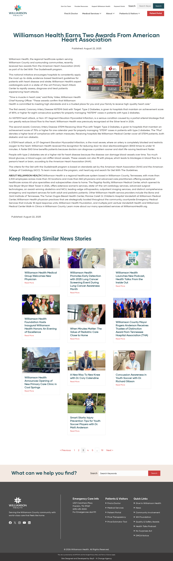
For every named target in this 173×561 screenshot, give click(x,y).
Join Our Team (66, 6)
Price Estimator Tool (117, 521)
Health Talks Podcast (146, 526)
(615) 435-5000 (80, 509)
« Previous (65, 450)
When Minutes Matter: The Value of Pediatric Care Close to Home (86, 332)
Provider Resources (81, 6)
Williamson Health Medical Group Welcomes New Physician (41, 276)
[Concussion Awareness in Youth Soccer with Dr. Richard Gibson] (132, 360)
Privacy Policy (94, 554)
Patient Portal (156, 13)
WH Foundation (143, 517)
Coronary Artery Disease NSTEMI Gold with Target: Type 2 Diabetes (63, 109)
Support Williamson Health (101, 6)
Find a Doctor (114, 503)
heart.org (89, 170)
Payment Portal (119, 6)
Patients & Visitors (128, 13)
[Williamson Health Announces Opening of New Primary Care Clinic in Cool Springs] (41, 360)
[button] (158, 6)
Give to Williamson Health (148, 503)
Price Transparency (116, 517)
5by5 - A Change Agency (101, 558)
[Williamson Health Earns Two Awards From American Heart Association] (125, 78)
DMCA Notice (142, 535)
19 (102, 450)
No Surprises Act (144, 531)
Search (132, 6)
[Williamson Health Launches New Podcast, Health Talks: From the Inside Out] (132, 258)
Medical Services (90, 13)
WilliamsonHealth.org (135, 206)
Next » (109, 450)
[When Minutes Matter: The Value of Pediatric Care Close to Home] (86, 314)
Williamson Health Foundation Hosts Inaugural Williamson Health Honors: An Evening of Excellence (41, 325)
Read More (29, 283)
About (109, 13)
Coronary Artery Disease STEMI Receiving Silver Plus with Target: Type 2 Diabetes (75, 126)
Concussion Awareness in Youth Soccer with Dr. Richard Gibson (131, 378)
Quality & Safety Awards (147, 521)
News (138, 507)
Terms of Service (106, 554)
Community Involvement (148, 512)
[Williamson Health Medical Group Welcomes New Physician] (41, 258)
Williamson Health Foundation (75, 202)
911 (94, 512)
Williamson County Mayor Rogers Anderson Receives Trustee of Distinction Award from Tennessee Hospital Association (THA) (132, 328)
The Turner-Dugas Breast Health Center (62, 196)
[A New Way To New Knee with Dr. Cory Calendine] (86, 360)
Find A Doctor (71, 13)
